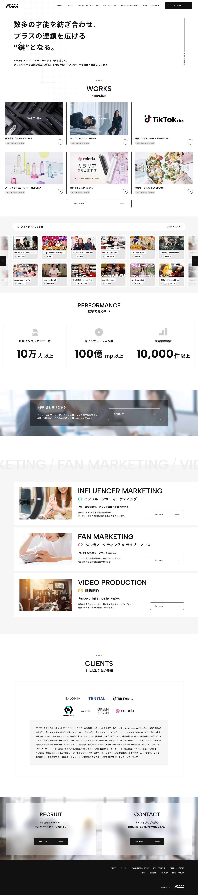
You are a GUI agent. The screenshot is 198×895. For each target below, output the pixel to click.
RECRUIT (155, 6)
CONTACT (164, 873)
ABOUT (60, 6)
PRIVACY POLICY (178, 873)
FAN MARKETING (110, 6)
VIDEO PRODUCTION (129, 6)
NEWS (145, 6)
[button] (3, 261)
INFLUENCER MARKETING (88, 6)
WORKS (70, 6)
